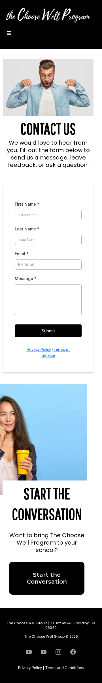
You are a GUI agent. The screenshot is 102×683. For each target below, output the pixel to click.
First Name (27, 204)
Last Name (27, 228)
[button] (8, 33)
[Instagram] (58, 652)
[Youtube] (29, 652)
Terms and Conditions (64, 667)
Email (22, 253)
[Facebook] (73, 652)
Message (26, 278)
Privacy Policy (39, 349)
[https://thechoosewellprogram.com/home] (48, 16)
